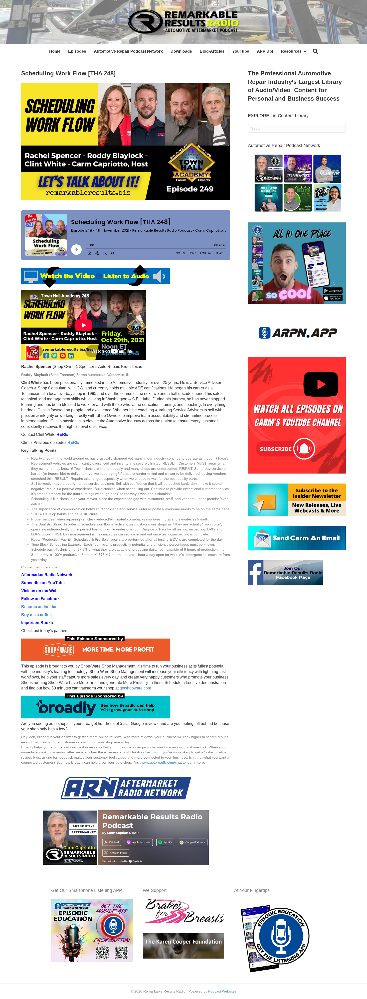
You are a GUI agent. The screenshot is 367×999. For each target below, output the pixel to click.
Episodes (77, 51)
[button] (315, 51)
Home (54, 51)
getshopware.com (135, 688)
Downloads (181, 51)
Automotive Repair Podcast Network (128, 51)
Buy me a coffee (36, 615)
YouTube (240, 51)
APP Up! (265, 51)
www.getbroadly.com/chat (162, 762)
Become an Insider (39, 607)
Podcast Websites (222, 991)
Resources (291, 51)
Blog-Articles (212, 51)
